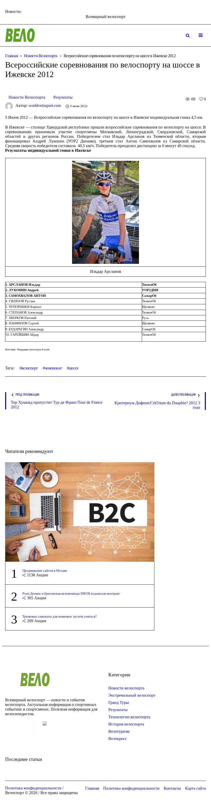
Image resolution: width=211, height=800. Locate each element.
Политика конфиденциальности (131, 788)
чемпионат (53, 368)
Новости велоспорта (126, 688)
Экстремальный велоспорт (131, 695)
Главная (11, 56)
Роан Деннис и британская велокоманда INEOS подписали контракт (71, 593)
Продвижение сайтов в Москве (44, 570)
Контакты (172, 788)
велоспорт (29, 368)
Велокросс (117, 738)
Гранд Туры (118, 702)
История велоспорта (126, 724)
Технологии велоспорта (129, 717)
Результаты (63, 97)
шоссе (73, 368)
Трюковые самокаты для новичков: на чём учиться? (59, 616)
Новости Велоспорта (40, 56)
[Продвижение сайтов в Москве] (79, 511)
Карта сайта (195, 788)
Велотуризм (118, 731)
